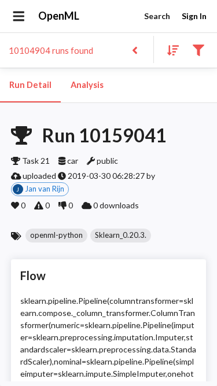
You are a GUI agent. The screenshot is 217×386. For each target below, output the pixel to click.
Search (157, 16)
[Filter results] (198, 49)
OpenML (58, 15)
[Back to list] (135, 49)
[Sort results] (169, 49)
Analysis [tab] (87, 85)
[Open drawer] (19, 16)
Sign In (194, 16)
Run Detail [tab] (30, 85)
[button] (56, 235)
